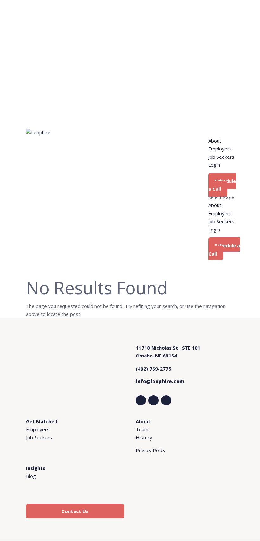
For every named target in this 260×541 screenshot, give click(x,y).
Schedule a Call (222, 185)
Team (142, 429)
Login (214, 165)
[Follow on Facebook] (166, 400)
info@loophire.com (160, 381)
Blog (31, 476)
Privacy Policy (151, 450)
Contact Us (75, 511)
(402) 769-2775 (153, 368)
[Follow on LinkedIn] (141, 400)
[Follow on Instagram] (153, 400)
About (214, 140)
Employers (220, 148)
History (144, 437)
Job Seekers (221, 157)
